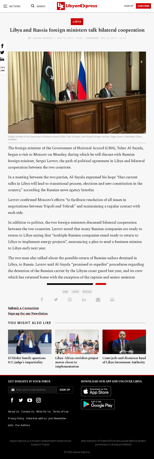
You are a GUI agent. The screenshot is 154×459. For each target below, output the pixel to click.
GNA (65, 291)
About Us (13, 411)
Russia (87, 291)
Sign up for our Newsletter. (28, 313)
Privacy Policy (16, 418)
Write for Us (43, 411)
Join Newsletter (58, 418)
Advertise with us (36, 418)
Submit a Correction (23, 308)
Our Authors (22, 425)
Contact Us (27, 411)
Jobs (10, 425)
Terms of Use (61, 411)
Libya (77, 21)
